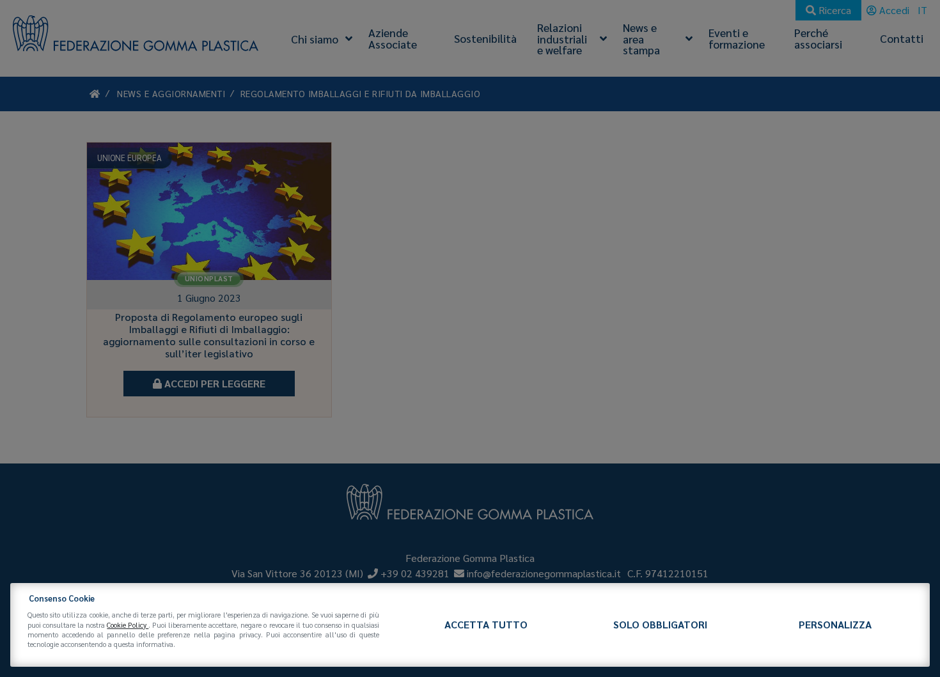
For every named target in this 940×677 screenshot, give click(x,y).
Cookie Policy (127, 625)
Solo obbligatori (660, 624)
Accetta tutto (486, 624)
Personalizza (835, 624)
